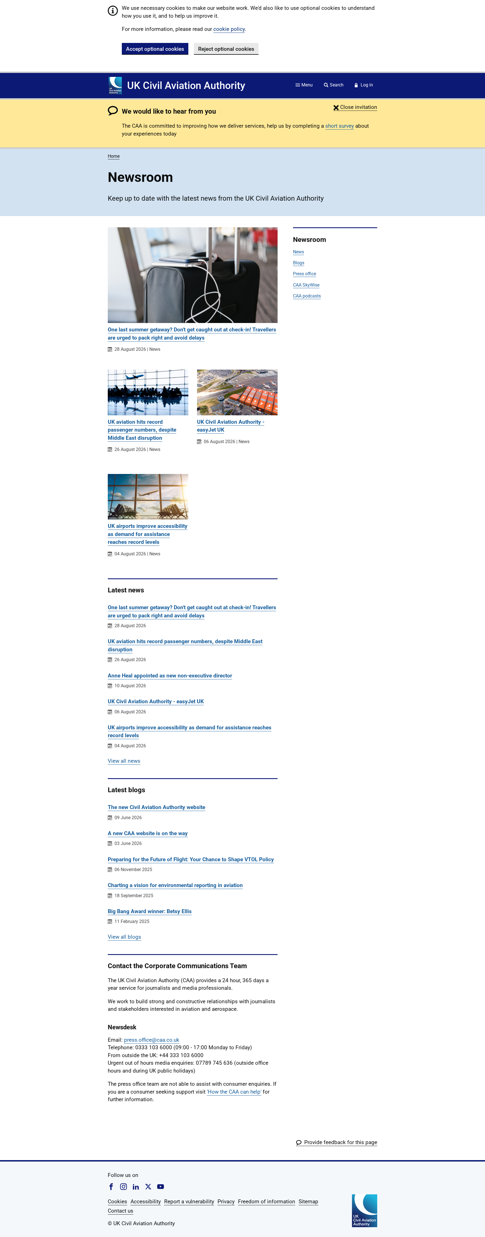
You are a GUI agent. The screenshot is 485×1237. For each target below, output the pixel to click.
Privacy (226, 1201)
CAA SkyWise (306, 285)
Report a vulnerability (189, 1201)
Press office (304, 273)
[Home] (115, 85)
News (298, 252)
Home (114, 156)
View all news (124, 761)
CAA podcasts (307, 296)
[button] (355, 107)
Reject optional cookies (226, 49)
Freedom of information (266, 1201)
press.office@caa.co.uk (151, 1040)
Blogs (298, 262)
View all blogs (124, 937)
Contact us (120, 1211)
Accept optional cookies (155, 49)
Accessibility (146, 1201)
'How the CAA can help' (234, 1092)
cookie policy (229, 29)
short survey (339, 126)
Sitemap (308, 1201)
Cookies (117, 1201)
